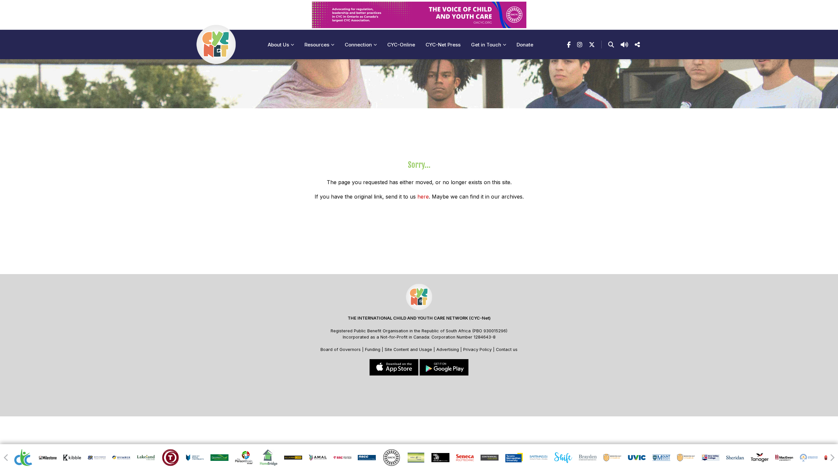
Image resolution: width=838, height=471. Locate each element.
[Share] (637, 45)
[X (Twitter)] (591, 45)
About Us (278, 45)
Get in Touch (486, 45)
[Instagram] (579, 45)
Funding (372, 349)
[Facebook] (568, 45)
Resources (316, 45)
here (423, 196)
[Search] (611, 45)
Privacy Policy (477, 349)
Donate (525, 45)
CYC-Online (401, 45)
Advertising (448, 349)
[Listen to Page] (624, 45)
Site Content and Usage (408, 349)
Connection (358, 45)
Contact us (507, 349)
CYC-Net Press (443, 45)
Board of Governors (340, 349)
